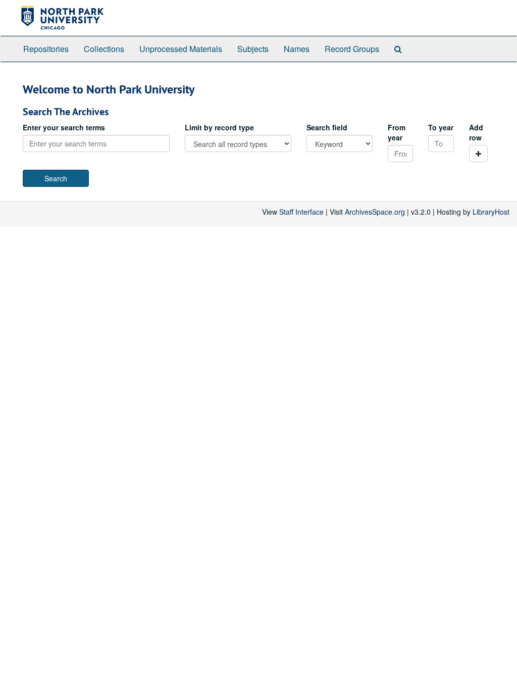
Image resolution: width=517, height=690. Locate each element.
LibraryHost (491, 212)
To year (440, 127)
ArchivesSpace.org (375, 212)
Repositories (46, 49)
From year (396, 132)
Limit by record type (219, 127)
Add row (476, 132)
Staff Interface (301, 212)
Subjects (253, 49)
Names (296, 49)
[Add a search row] (478, 153)
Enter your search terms (64, 127)
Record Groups (352, 49)
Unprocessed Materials (180, 49)
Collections (104, 49)
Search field (326, 127)
